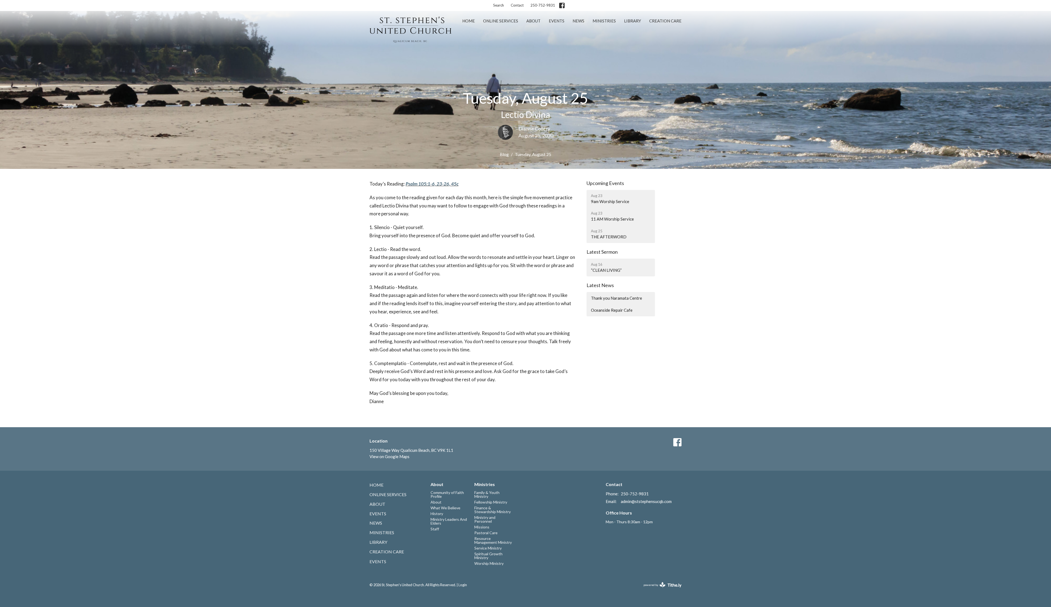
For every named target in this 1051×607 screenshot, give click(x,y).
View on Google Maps (389, 456)
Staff (435, 529)
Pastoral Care (486, 532)
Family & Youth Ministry (486, 494)
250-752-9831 (542, 5)
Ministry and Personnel (484, 519)
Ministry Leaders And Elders (449, 521)
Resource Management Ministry (493, 540)
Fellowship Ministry (490, 502)
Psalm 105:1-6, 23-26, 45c (432, 184)
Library (632, 20)
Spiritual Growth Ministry (488, 555)
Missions (481, 527)
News (578, 20)
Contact (517, 5)
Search (498, 5)
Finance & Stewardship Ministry (492, 509)
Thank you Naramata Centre (616, 298)
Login (462, 585)
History (437, 513)
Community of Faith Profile (447, 494)
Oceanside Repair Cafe (612, 310)
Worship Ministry (489, 563)
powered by (659, 589)
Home (468, 20)
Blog (504, 154)
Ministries (604, 20)
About (533, 20)
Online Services (500, 20)
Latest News (600, 285)
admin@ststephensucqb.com (646, 501)
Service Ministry (488, 548)
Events (556, 20)
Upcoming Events (605, 183)
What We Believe (445, 507)
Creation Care (665, 20)
